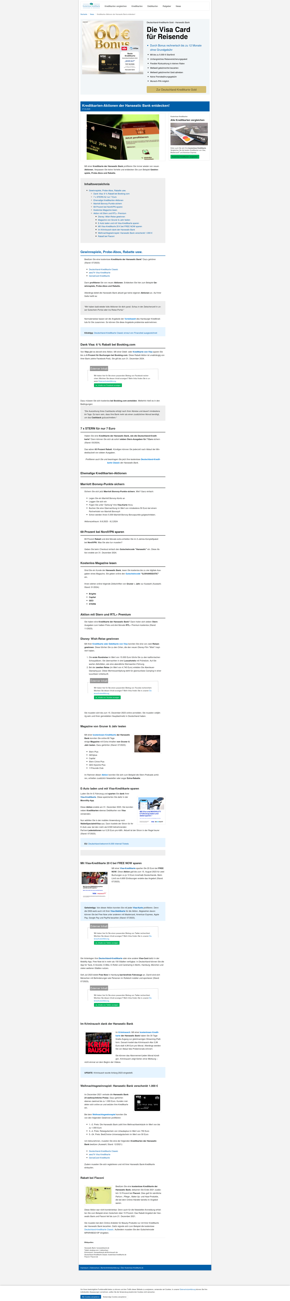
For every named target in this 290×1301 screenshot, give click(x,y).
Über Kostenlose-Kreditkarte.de (132, 1268)
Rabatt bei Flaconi (106, 236)
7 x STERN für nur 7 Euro (105, 196)
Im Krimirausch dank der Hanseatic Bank (116, 229)
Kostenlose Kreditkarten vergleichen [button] (185, 157)
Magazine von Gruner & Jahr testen (114, 219)
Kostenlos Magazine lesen (105, 209)
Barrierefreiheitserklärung (110, 1268)
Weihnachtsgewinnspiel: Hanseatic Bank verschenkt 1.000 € (125, 232)
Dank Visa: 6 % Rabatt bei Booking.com (111, 193)
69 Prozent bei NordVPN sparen (108, 206)
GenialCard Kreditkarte (99, 275)
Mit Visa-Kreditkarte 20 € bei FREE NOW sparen (120, 226)
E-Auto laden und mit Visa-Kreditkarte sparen (118, 223)
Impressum (84, 1268)
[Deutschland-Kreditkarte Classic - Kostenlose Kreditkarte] (112, 47)
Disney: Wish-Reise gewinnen (111, 216)
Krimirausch (124, 1032)
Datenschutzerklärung (188, 1289)
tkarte (113, 734)
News (178, 6)
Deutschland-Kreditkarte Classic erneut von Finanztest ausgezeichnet (125, 332)
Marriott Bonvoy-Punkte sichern (107, 203)
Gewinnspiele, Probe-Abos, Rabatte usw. (107, 190)
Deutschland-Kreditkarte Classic (103, 269)
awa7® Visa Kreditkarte (99, 272)
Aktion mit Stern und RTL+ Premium (109, 213)
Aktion (105, 774)
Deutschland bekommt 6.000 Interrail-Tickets (108, 843)
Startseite (83, 14)
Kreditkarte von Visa (142, 351)
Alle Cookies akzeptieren (91, 1297)
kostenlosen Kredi (101, 734)
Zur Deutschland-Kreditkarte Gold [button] (176, 89)
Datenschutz (94, 1268)
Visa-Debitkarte (117, 911)
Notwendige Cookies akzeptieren (115, 1297)
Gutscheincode (133, 573)
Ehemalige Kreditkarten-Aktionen (108, 200)
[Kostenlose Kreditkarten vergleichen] (189, 134)
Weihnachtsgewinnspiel (104, 1114)
